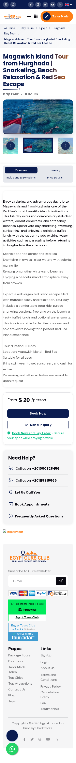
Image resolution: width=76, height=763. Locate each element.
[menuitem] (38, 145)
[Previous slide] (10, 146)
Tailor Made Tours (17, 669)
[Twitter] (45, 4)
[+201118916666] (13, 4)
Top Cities (15, 677)
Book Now (38, 413)
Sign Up (46, 655)
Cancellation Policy (50, 694)
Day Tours (27, 28)
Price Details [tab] (55, 177)
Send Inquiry (41, 425)
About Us (48, 668)
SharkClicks (43, 728)
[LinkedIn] (60, 4)
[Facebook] (31, 4)
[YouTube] (53, 4)
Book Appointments (32, 504)
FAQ (43, 703)
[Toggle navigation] (29, 16)
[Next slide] (65, 146)
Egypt (43, 28)
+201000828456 (37, 468)
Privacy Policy (51, 686)
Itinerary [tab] (55, 170)
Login (44, 662)
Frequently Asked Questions (39, 516)
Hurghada (59, 28)
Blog (11, 695)
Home (11, 28)
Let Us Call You (27, 492)
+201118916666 (36, 480)
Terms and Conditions (49, 677)
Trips (12, 701)
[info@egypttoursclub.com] (6, 4)
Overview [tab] (21, 170)
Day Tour (10, 33)
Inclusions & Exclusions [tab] (21, 177)
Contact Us (16, 689)
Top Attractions (20, 683)
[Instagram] (38, 4)
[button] (68, 4)
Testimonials (50, 709)
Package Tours (19, 655)
